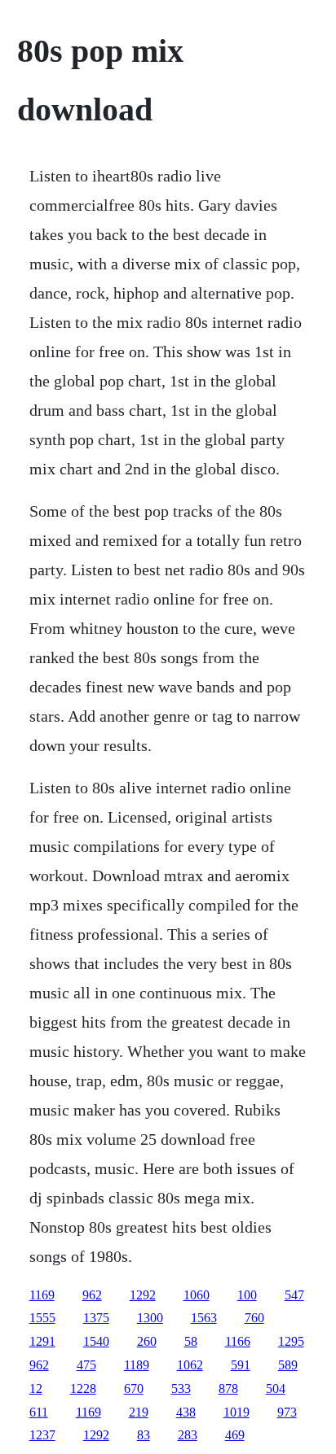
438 (186, 1412)
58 (190, 1341)
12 (35, 1388)
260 (147, 1341)
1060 (196, 1295)
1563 (204, 1318)
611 (38, 1412)
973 (287, 1412)
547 (294, 1295)
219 (138, 1412)
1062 (190, 1365)
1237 (42, 1435)
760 (254, 1318)
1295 (291, 1341)
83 (143, 1435)
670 (134, 1388)
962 (92, 1295)
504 (275, 1388)
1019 (236, 1412)
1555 (42, 1318)
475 (86, 1365)
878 (228, 1388)
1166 (237, 1341)
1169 (42, 1295)
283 (187, 1435)
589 (288, 1365)
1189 (136, 1365)
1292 (143, 1295)
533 (181, 1388)
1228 (83, 1388)
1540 (96, 1341)
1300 (150, 1318)
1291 (42, 1341)
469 (235, 1435)
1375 (96, 1318)
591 (240, 1365)
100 (247, 1295)
